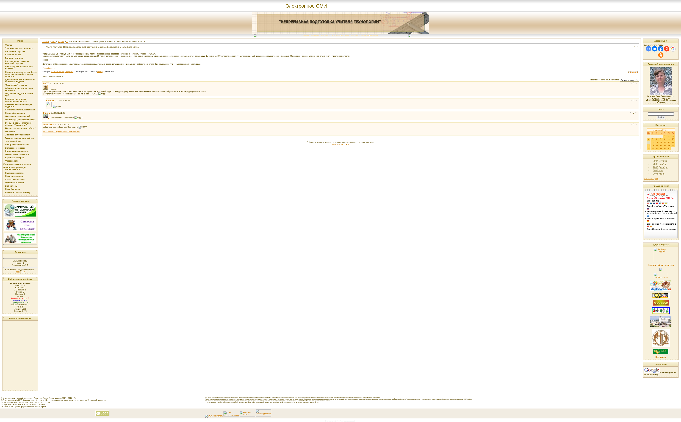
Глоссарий (10, 131)
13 (657, 142)
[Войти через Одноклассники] (660, 55)
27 (657, 149)
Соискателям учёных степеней (20, 110)
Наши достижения (14, 176)
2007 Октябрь (660, 161)
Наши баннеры (12, 189)
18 (648, 146)
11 (67, 41)
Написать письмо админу (17, 192)
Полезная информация (14, 167)
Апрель (61, 41)
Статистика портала (14, 179)
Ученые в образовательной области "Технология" (18, 124)
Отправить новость (14, 183)
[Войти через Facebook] (660, 48)
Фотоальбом (11, 161)
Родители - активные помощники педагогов (16, 100)
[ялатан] (49, 106)
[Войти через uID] (648, 48)
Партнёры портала (14, 173)
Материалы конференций (17, 116)
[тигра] (46, 117)
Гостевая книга (12, 169)
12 (653, 142)
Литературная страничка (17, 151)
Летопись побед (13, 55)
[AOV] (46, 89)
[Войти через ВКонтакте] (654, 48)
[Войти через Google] (673, 49)
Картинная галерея (14, 158)
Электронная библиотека (17, 135)
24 (673, 146)
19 (653, 146)
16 (669, 142)
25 (648, 149)
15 (665, 142)
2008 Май (658, 170)
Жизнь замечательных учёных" (20, 128)
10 (673, 139)
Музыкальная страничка (17, 154)
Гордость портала (14, 58)
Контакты (364, 35)
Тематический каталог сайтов (19, 138)
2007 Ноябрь (659, 164)
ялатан (100, 72)
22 (665, 146)
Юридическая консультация (17, 164)
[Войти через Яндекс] (666, 48)
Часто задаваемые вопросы (18, 48)
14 (661, 142)
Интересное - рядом (15, 148)
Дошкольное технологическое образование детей (20, 80)
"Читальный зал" (13, 141)
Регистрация (337, 144)
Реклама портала (349, 35)
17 (673, 142)
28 (661, 149)
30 (669, 149)
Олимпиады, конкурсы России (20, 120)
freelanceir (20, 272)
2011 (53, 41)
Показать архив (651, 179)
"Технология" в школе (16, 85)
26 (653, 149)
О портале (335, 35)
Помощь (374, 35)
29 (665, 149)
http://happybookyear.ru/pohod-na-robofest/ (61, 131)
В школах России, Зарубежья (62, 72)
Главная (305, 35)
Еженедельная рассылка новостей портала (17, 62)
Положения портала (15, 51)
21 (661, 146)
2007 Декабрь (660, 167)
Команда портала (319, 35)
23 (669, 146)
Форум (8, 45)
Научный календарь (15, 113)
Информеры (11, 186)
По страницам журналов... (18, 144)
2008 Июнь (659, 173)
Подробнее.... (49, 68)
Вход (347, 144)
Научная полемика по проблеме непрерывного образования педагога (21, 74)
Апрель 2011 (660, 130)
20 (657, 146)
